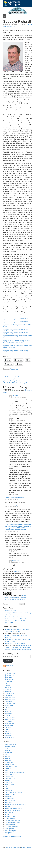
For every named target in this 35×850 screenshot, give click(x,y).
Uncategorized (14, 369)
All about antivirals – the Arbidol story (16, 619)
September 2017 (10, 679)
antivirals (7, 750)
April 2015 (8, 733)
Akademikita (15, 560)
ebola (6, 770)
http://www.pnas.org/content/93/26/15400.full (16, 319)
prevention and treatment (12, 810)
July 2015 (8, 727)
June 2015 (8, 729)
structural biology (10, 825)
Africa (6, 748)
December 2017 (10, 675)
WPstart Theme (26, 847)
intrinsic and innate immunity (13, 792)
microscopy (8, 796)
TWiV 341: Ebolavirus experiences (14, 497)
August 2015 (9, 725)
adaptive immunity (10, 746)
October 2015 (9, 721)
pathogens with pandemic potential (15, 804)
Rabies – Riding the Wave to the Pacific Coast (17, 630)
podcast (7, 806)
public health (9, 812)
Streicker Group (10, 629)
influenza (7, 788)
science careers (10, 819)
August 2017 (9, 681)
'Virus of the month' (11, 744)
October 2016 (9, 701)
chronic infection (10, 764)
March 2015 (8, 735)
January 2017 (9, 695)
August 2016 (9, 705)
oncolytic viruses (10, 800)
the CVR (17, 572)
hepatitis (7, 780)
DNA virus (8, 768)
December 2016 (10, 697)
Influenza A (8, 790)
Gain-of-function (10, 778)
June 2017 (8, 685)
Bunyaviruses (9, 762)
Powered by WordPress (12, 847)
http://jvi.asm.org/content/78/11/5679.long (15, 330)
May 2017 (8, 687)
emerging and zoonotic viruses (14, 772)
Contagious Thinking (11, 766)
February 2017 (9, 693)
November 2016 (10, 699)
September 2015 (10, 723)
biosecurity (8, 760)
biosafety (7, 758)
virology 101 (8, 833)
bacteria (7, 756)
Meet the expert (10, 794)
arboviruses (8, 752)
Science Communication (12, 821)
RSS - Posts (9, 666)
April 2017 (8, 689)
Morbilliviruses (9, 798)
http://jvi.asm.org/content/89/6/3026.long (15, 351)
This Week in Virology (11, 827)
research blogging (10, 816)
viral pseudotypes (10, 831)
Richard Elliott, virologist (11, 505)
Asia (6, 754)
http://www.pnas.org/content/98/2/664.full (15, 322)
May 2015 (8, 731)
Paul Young (15, 395)
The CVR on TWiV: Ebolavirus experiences (18, 383)
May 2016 (8, 709)
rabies (7, 814)
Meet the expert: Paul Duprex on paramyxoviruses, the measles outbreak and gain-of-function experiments (16, 379)
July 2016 (8, 707)
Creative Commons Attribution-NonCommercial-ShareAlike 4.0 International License (15, 598)
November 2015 (10, 719)
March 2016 (8, 713)
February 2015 (9, 737)
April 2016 (8, 711)
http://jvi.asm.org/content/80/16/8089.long (15, 333)
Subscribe (8, 661)
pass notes (8, 802)
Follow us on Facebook (12, 836)
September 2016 (10, 703)
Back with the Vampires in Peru (14, 617)
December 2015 (10, 717)
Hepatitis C (8, 782)
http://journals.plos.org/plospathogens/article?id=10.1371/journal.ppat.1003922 (17, 342)
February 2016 (9, 715)
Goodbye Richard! (20, 643)
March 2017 (8, 691)
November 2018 (10, 673)
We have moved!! (10, 611)
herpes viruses (9, 784)
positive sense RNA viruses (13, 808)
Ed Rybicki (8, 639)
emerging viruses (10, 774)
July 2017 (8, 683)
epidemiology (9, 776)
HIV (6, 786)
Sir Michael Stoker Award (12, 823)
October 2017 (9, 677)
